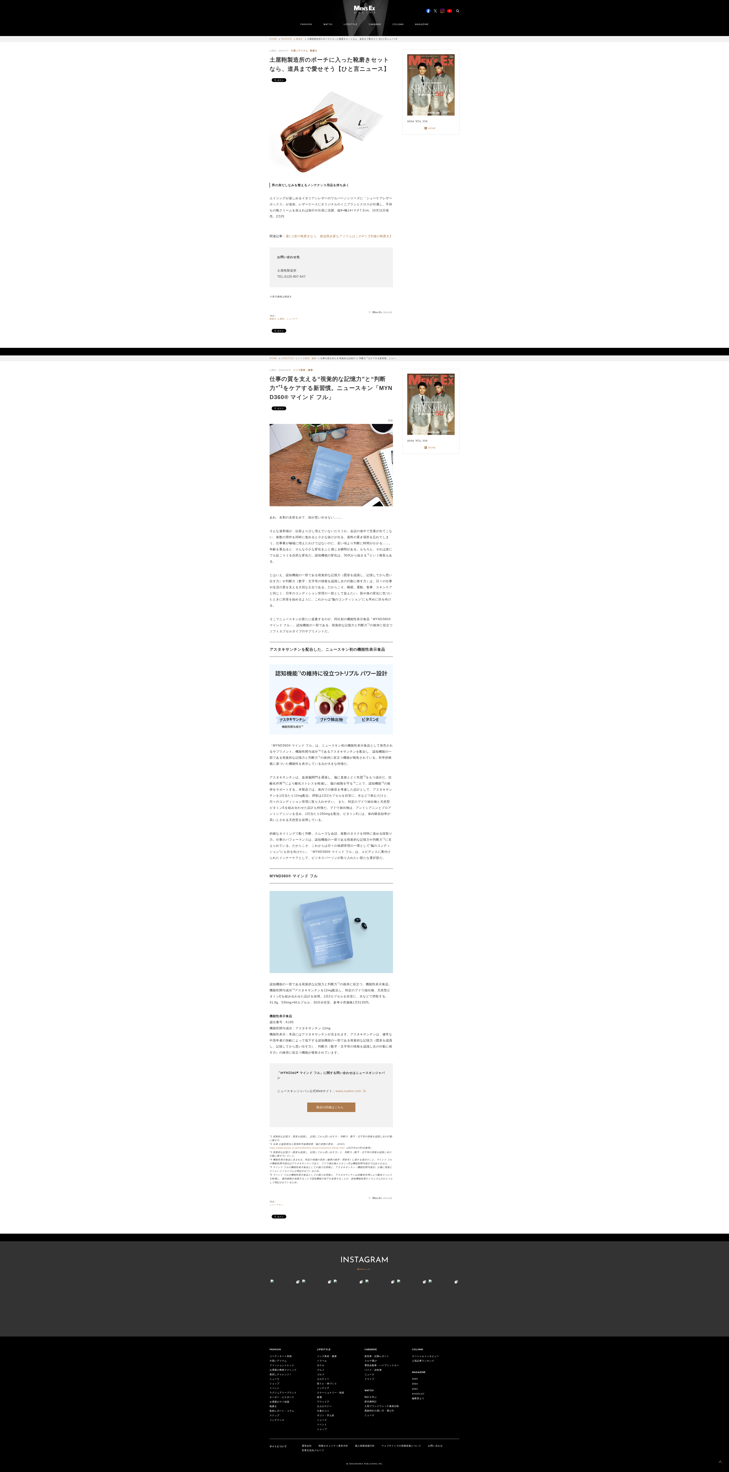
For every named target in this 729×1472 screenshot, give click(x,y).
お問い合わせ (435, 1446)
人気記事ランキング (423, 1361)
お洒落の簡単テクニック (283, 1370)
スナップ (274, 1416)
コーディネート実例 (281, 1356)
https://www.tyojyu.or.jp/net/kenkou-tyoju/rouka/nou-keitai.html (307, 1148)
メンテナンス (277, 1420)
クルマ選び (370, 1361)
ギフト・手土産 (325, 1416)
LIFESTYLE (350, 24)
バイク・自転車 (373, 1370)
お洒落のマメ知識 (279, 1402)
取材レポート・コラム (282, 1411)
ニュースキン (276, 1205)
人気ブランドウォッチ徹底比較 (381, 1406)
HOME (273, 39)
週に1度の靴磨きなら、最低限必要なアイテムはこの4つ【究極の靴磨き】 (339, 236)
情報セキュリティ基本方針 (333, 1446)
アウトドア (323, 1402)
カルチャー (323, 1379)
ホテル (320, 1365)
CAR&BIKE (375, 24)
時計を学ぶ (370, 1397)
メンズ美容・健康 (307, 359)
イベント (274, 1388)
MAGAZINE (421, 24)
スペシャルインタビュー (425, 1356)
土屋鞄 (281, 319)
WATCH (327, 24)
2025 (415, 1379)
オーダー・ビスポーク (282, 1397)
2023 (415, 1389)
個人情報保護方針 (365, 1446)
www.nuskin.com (349, 1091)
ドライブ (369, 1379)
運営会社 (307, 1446)
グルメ (320, 1370)
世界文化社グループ (313, 1450)
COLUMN (398, 24)
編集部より (418, 1398)
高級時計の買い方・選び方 (379, 1411)
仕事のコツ (323, 1411)
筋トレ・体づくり (327, 1384)
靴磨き (299, 39)
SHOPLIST (418, 1394)
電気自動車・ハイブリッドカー (381, 1365)
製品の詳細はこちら (330, 1107)
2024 (415, 1384)
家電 (319, 1397)
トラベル (322, 1361)
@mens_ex (363, 1269)
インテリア (323, 1388)
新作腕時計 (370, 1402)
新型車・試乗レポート (376, 1356)
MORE (432, 128)
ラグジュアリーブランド (283, 1393)
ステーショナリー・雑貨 (330, 1393)
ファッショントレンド (282, 1365)
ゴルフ (320, 1375)
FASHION (306, 24)
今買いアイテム (299, 51)
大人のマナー (324, 1406)
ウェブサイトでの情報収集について (401, 1446)
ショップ (274, 1384)
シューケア (292, 319)
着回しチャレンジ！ (281, 1375)
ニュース (274, 1379)
